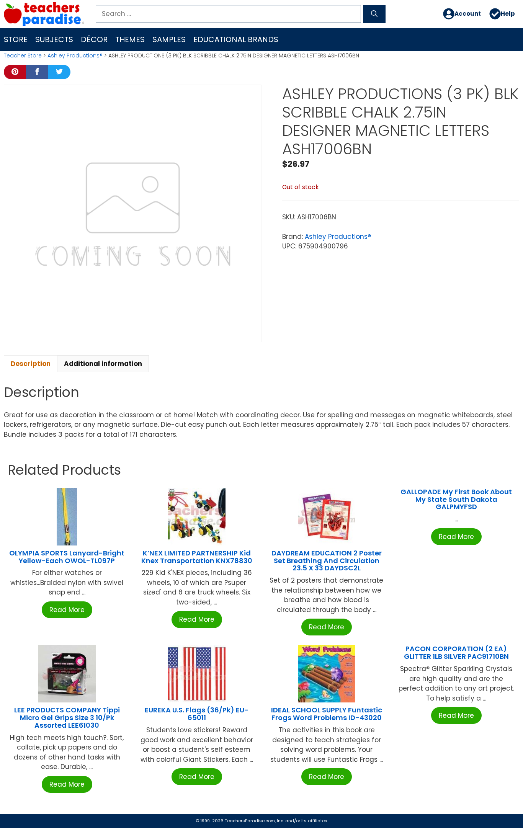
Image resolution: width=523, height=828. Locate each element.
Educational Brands (235, 39)
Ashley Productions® (75, 55)
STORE (16, 39)
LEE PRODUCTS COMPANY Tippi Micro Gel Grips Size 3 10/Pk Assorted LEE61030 (67, 717)
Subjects (54, 39)
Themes (130, 39)
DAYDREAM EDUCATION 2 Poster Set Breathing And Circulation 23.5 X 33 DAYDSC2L (326, 560)
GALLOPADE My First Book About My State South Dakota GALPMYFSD (456, 499)
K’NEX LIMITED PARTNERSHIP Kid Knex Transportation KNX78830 (196, 556)
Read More (67, 609)
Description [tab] (31, 363)
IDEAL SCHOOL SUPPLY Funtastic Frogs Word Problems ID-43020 (326, 713)
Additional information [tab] (103, 363)
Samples (169, 39)
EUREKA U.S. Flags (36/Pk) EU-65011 (196, 713)
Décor (94, 39)
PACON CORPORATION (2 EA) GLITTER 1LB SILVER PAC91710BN (456, 652)
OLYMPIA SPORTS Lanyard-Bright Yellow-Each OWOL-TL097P (66, 556)
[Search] (374, 14)
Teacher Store (23, 55)
